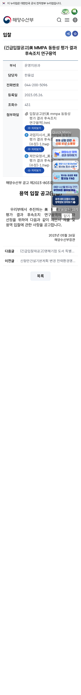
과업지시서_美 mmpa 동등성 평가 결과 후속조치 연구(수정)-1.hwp (50, 139)
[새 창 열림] (75, 19)
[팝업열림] (75, 12)
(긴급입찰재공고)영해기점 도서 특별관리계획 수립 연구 (48, 251)
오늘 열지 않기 (67, 209)
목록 (40, 276)
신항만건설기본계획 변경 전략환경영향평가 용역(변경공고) (48, 261)
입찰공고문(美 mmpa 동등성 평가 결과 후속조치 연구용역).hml (50, 118)
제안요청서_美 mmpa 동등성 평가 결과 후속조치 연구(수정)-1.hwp (50, 160)
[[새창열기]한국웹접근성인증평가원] (65, 12)
